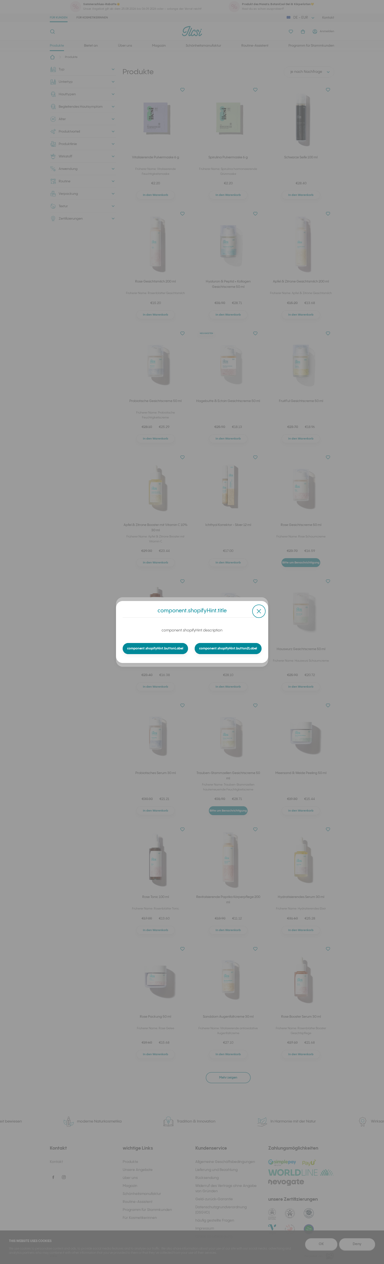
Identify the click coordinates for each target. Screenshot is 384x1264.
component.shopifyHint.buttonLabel (155, 648)
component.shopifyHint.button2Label (228, 648)
